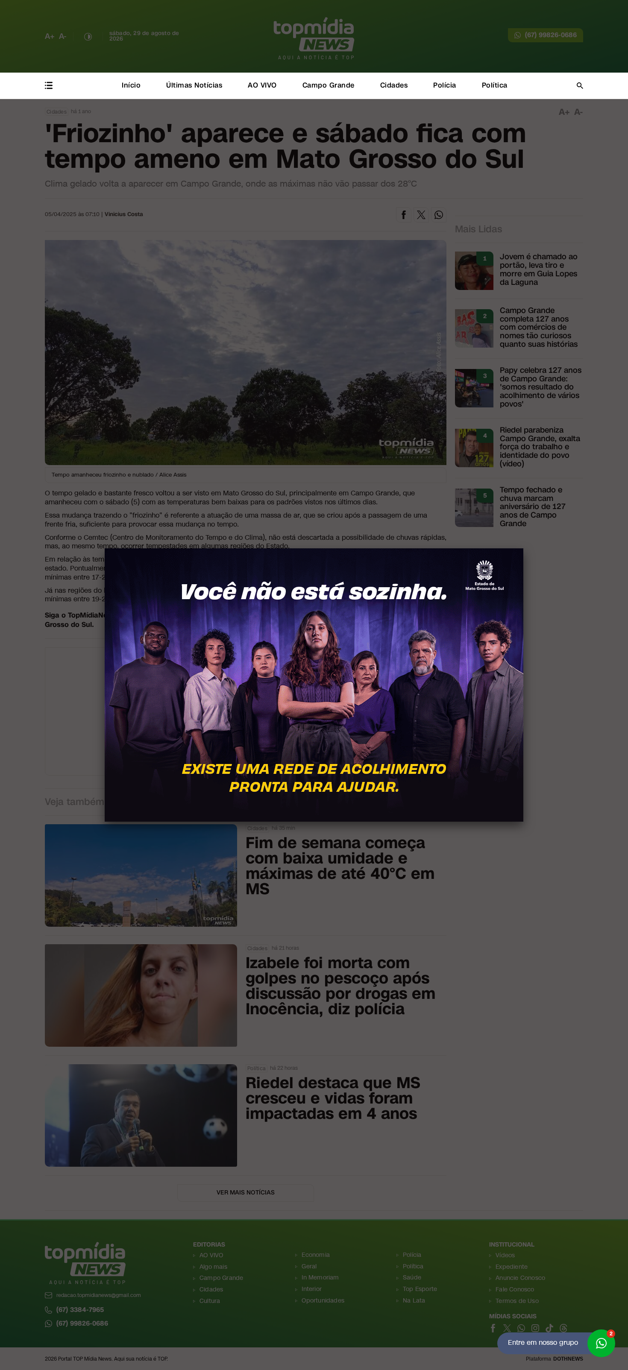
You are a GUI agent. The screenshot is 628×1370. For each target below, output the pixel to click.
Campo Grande (328, 85)
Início (131, 85)
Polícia (444, 85)
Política (495, 85)
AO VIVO (262, 85)
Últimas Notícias (194, 85)
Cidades (394, 85)
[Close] (523, 548)
